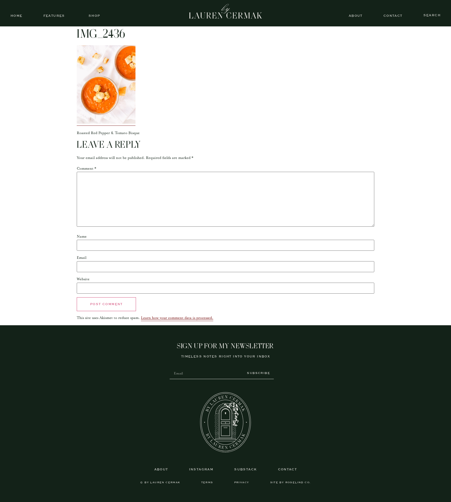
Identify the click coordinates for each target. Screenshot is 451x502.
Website (83, 279)
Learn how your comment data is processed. (177, 318)
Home (16, 16)
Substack (245, 469)
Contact (392, 16)
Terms (207, 482)
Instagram (201, 469)
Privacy (241, 482)
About (356, 16)
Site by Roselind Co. (290, 482)
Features (54, 16)
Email (81, 258)
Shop (94, 16)
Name (82, 237)
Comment (86, 169)
